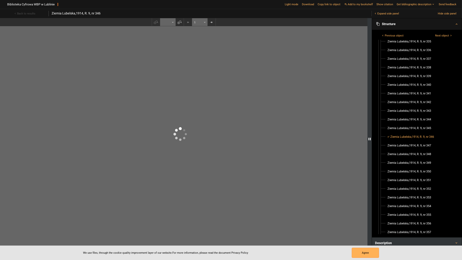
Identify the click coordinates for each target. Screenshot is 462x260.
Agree (365, 252)
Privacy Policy (239, 252)
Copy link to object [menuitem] (329, 4)
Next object (442, 35)
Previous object (394, 35)
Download (308, 4)
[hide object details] (369, 139)
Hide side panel (447, 13)
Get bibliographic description (414, 4)
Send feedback (447, 4)
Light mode (291, 4)
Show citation (384, 4)
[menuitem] (409, 41)
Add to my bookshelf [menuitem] (360, 4)
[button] (417, 24)
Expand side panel (388, 13)
